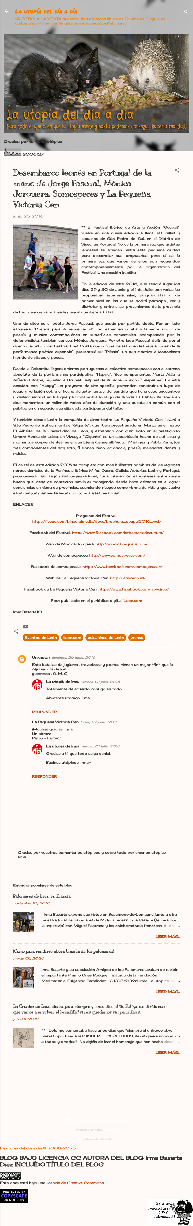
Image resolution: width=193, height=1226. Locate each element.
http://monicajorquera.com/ (122, 544)
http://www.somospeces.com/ (117, 555)
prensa (136, 637)
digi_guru (110, 1129)
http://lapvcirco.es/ (128, 578)
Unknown (41, 657)
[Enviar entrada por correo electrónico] (25, 628)
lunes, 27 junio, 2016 (99, 722)
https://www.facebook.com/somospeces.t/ (122, 566)
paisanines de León (106, 637)
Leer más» (168, 936)
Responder (44, 712)
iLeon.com (132, 600)
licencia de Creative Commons (75, 1183)
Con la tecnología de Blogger (99, 1120)
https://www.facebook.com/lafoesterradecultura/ (118, 532)
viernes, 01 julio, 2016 (100, 682)
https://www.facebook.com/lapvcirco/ (133, 589)
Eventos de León (41, 637)
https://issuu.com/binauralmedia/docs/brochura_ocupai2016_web (96, 521)
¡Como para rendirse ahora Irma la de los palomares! (63, 951)
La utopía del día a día (46, 11)
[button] (177, 171)
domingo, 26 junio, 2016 (73, 657)
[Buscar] (186, 13)
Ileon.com (72, 637)
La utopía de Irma (62, 681)
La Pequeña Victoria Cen (55, 722)
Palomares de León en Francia (42, 896)
